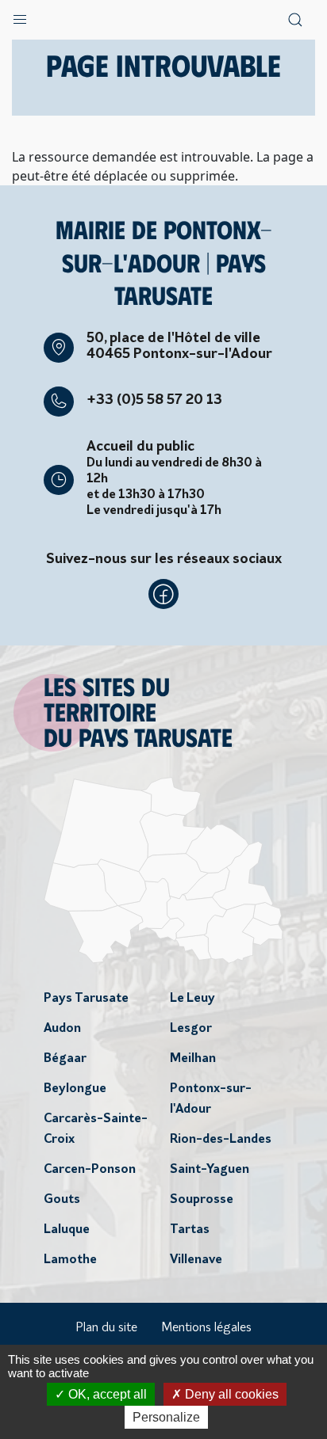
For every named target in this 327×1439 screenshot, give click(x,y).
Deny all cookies (230, 1394)
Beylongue (75, 1089)
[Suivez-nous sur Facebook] (163, 594)
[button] (20, 16)
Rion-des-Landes (220, 1139)
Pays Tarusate (86, 998)
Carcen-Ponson (90, 1169)
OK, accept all (106, 1394)
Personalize (166, 1417)
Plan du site (106, 1328)
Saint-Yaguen (209, 1169)
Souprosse (201, 1199)
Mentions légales (206, 1328)
